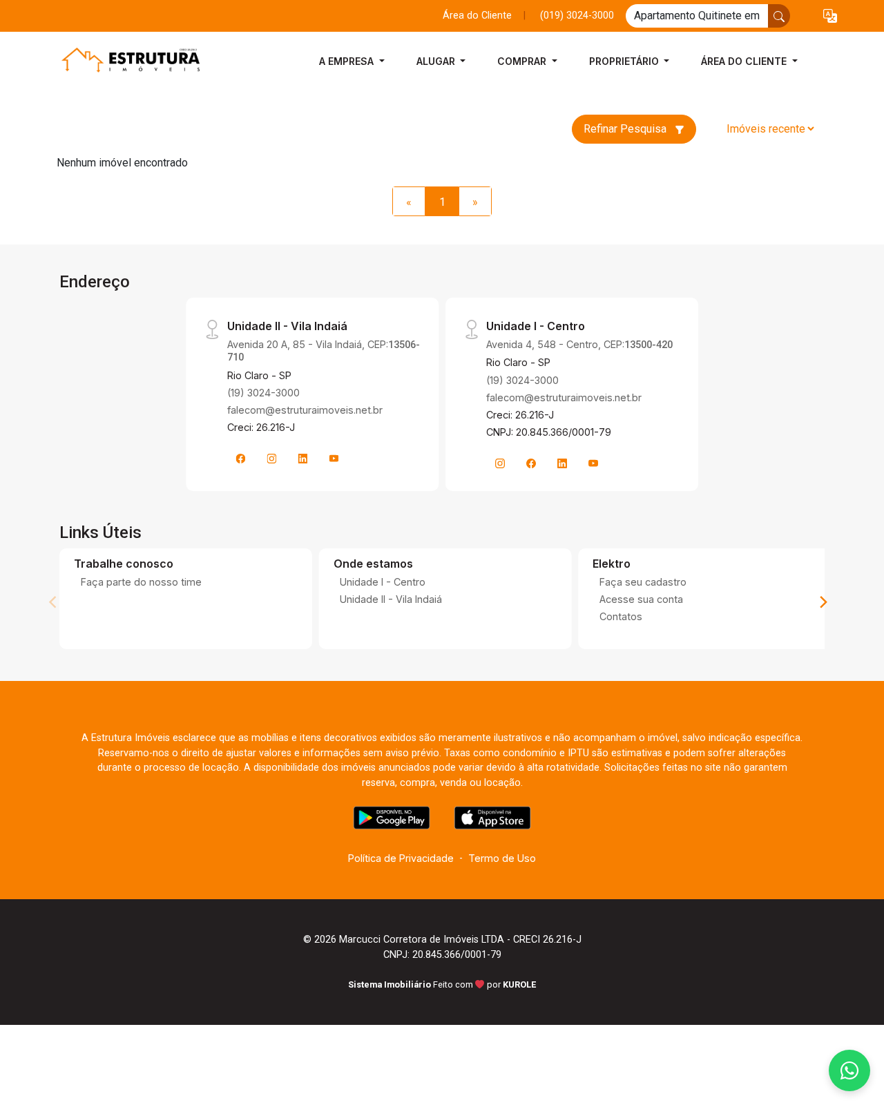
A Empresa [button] (347, 61)
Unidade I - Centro (382, 582)
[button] (830, 16)
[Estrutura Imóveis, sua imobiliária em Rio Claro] (126, 61)
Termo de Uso (502, 858)
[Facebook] (241, 458)
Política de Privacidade (401, 858)
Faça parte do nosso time (141, 582)
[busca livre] (779, 16)
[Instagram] (272, 458)
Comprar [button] (523, 61)
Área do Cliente (477, 15)
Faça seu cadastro (642, 582)
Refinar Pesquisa (626, 128)
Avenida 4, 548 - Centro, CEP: (579, 344)
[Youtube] (334, 458)
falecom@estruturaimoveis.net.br (305, 410)
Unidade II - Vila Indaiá (391, 599)
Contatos (620, 616)
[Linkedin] (303, 458)
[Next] (822, 602)
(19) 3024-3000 (263, 392)
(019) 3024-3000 (577, 15)
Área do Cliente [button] (745, 61)
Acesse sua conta (641, 599)
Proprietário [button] (625, 61)
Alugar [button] (437, 61)
